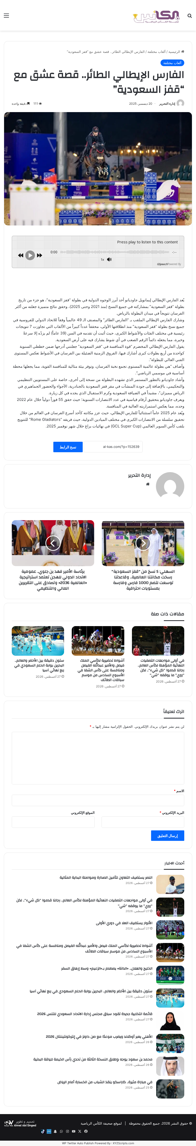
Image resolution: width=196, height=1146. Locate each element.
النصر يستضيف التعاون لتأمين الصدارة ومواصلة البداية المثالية (106, 877)
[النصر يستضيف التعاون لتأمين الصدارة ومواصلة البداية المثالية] (170, 884)
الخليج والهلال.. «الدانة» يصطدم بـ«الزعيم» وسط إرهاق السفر (106, 968)
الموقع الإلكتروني (83, 812)
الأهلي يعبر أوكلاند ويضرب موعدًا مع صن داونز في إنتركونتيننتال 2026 (99, 1036)
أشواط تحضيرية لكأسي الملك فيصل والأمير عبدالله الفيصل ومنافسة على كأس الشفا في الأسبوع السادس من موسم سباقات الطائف (101, 670)
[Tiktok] (43, 1131)
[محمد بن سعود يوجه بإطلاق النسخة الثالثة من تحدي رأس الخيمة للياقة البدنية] (170, 1066)
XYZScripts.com (123, 1143)
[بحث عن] (189, 17)
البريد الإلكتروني (172, 812)
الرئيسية (174, 52)
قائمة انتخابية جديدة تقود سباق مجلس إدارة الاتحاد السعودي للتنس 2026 (94, 1014)
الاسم (179, 791)
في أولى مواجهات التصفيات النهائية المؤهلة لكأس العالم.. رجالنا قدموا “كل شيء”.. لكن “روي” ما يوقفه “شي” (161, 667)
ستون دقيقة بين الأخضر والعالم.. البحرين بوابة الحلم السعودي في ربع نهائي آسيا (39, 665)
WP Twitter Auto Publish (78, 1143)
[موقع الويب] (148, 484)
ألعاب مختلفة (157, 52)
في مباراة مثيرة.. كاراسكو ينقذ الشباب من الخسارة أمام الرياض (104, 1082)
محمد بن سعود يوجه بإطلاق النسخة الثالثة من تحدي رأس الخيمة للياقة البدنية (92, 1059)
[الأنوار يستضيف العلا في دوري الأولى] (170, 929)
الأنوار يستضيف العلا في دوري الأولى (124, 923)
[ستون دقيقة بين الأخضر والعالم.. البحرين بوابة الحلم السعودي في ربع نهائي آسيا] (38, 641)
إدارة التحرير (167, 103)
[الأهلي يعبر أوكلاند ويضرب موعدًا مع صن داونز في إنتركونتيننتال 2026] (170, 1043)
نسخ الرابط (68, 447)
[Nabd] (49, 1131)
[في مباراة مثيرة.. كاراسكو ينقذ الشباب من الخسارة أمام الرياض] (170, 1089)
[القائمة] (6, 17)
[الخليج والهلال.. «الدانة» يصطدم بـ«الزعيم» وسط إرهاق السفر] (170, 975)
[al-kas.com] (156, 15)
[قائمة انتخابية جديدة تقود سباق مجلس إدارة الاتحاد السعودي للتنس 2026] (170, 1020)
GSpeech (162, 264)
